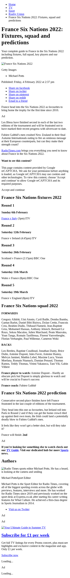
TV (11, 7)
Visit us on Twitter (19, 509)
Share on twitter (18, 91)
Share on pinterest (19, 94)
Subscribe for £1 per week (25, 535)
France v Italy (9, 218)
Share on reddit (17, 97)
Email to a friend (18, 100)
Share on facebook (19, 88)
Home (12, 4)
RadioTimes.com (11, 150)
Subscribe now (9, 555)
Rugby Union (16, 14)
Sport (12, 10)
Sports (64, 450)
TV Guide (12, 450)
